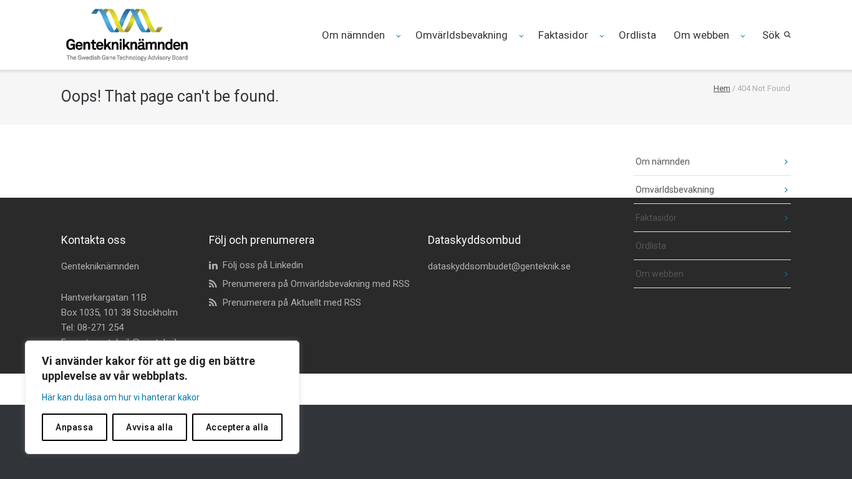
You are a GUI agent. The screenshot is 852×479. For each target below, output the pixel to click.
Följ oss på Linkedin (263, 265)
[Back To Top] (821, 449)
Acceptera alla (237, 427)
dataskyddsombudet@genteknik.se (499, 266)
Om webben (701, 35)
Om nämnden (353, 35)
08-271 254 (100, 327)
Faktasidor (563, 35)
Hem (722, 88)
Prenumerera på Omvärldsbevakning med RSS (316, 283)
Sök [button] (771, 35)
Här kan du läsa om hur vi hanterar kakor (121, 397)
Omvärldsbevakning (461, 35)
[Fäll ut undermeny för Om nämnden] (399, 36)
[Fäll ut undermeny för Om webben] (744, 36)
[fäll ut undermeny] (777, 162)
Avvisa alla (149, 427)
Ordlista (637, 35)
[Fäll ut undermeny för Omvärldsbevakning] (522, 36)
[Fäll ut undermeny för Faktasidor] (603, 36)
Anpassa (75, 427)
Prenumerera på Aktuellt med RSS (292, 302)
